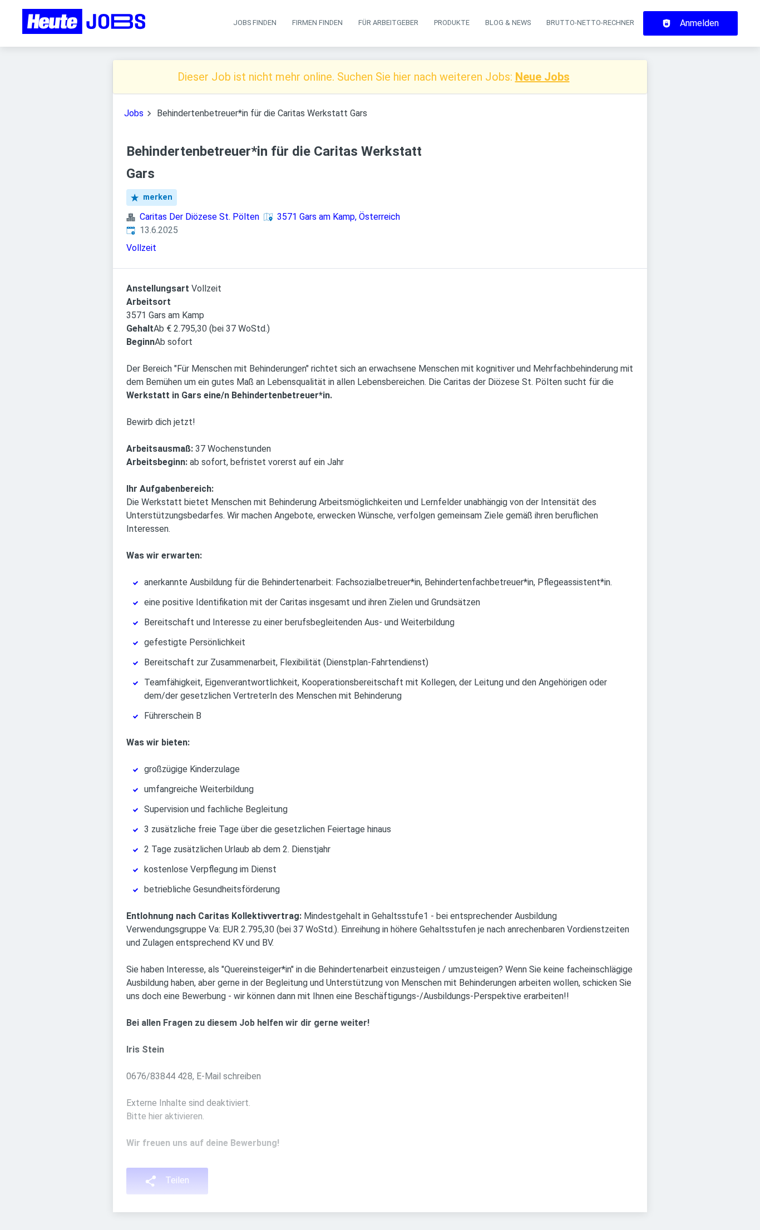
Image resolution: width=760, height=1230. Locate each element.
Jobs (134, 113)
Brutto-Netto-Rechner (590, 22)
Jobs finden (255, 22)
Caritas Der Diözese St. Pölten (199, 216)
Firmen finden (317, 22)
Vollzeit (141, 248)
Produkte (452, 22)
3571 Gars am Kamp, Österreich (338, 216)
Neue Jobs (542, 76)
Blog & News (508, 22)
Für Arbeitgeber (388, 22)
